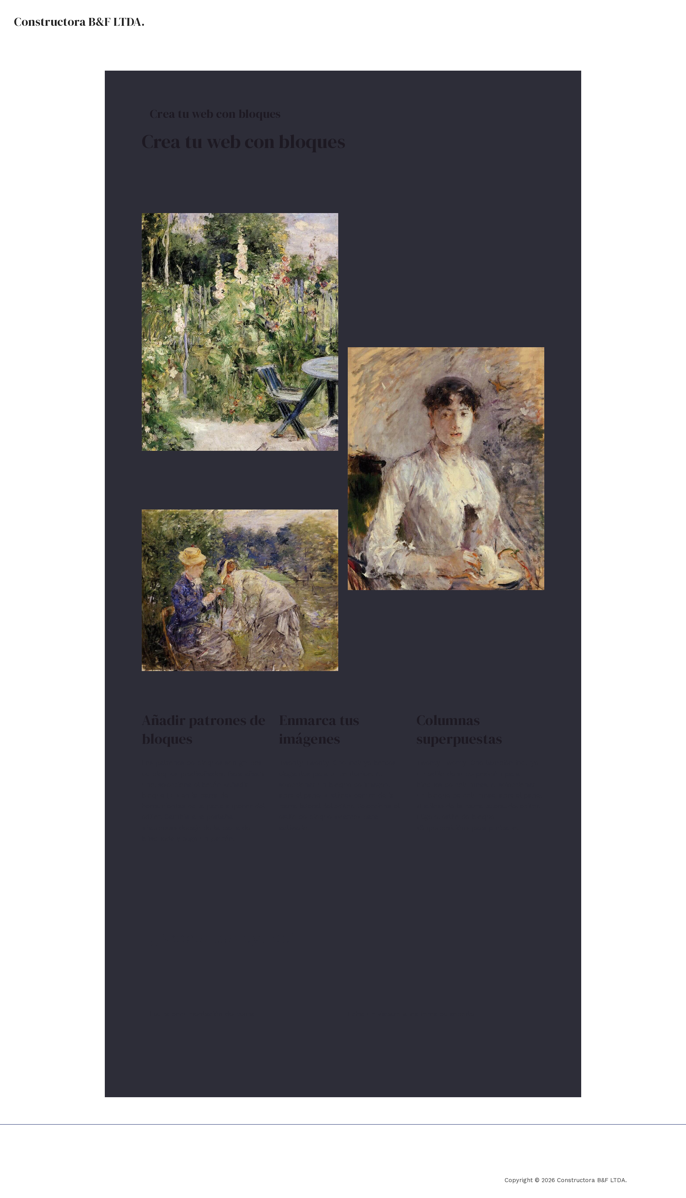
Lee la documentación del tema (202, 1014)
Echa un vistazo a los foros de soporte (411, 1014)
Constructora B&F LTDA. (79, 21)
